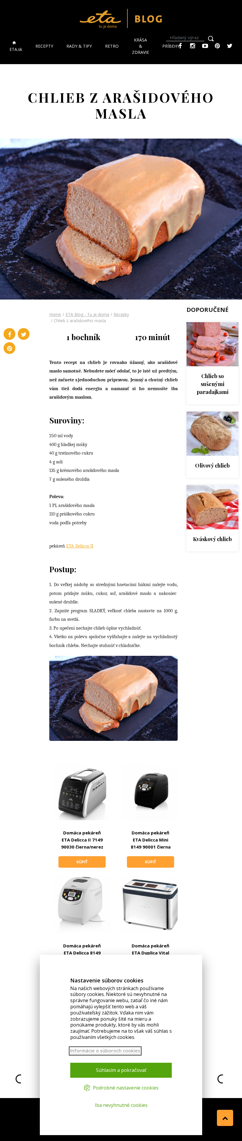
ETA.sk (15, 49)
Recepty (121, 314)
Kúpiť (82, 861)
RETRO (112, 46)
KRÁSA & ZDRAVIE (140, 46)
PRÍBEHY (170, 46)
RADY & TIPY (79, 46)
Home (55, 314)
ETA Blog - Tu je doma (87, 314)
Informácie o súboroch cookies (105, 1051)
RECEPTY (44, 46)
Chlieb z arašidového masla (80, 320)
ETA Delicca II (79, 546)
